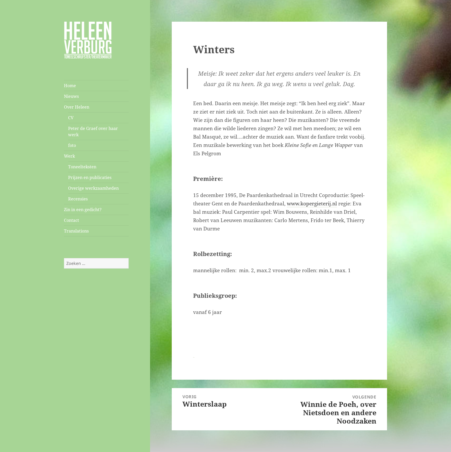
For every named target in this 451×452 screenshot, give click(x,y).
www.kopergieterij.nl (312, 203)
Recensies (78, 199)
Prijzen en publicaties (89, 177)
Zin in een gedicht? (83, 209)
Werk (69, 156)
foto (72, 145)
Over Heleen (76, 107)
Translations (76, 231)
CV (71, 118)
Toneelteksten (82, 167)
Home (70, 85)
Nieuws (71, 96)
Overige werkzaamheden (93, 188)
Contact (71, 220)
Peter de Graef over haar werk (93, 132)
